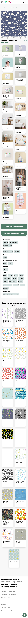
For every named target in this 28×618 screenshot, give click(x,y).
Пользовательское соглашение (9, 591)
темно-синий (6, 278)
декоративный (7, 285)
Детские (5, 242)
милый (10, 275)
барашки (5, 288)
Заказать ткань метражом (14, 226)
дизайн (5, 281)
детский (14, 278)
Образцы (3, 604)
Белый (5, 263)
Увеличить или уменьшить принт (14, 233)
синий (16, 275)
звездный (16, 285)
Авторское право (5, 597)
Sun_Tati (4, 42)
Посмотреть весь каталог (9, 7)
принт (5, 275)
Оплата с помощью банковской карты (11, 610)
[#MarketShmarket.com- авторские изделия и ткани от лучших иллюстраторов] (7, 2)
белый (21, 275)
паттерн (21, 278)
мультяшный (12, 281)
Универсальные (7, 245)
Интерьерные (13, 242)
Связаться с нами (5, 607)
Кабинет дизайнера (6, 601)
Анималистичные (8, 251)
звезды (20, 281)
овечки (23, 285)
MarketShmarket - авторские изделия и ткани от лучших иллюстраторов (11, 583)
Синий (5, 257)
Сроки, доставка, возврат (7, 614)
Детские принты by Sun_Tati (10, 294)
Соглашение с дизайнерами (8, 594)
